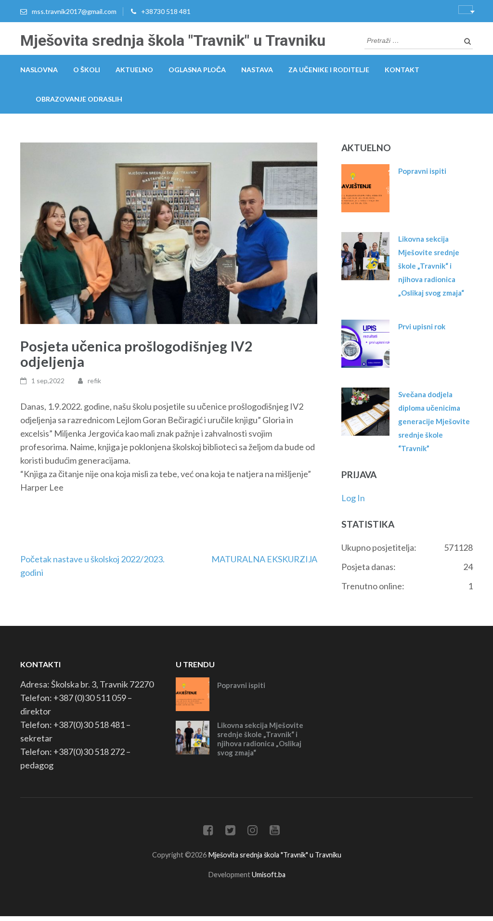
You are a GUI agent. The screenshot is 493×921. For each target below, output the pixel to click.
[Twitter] (230, 832)
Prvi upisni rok (421, 326)
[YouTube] (275, 832)
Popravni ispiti (422, 171)
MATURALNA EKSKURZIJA (264, 559)
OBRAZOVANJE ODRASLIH (79, 99)
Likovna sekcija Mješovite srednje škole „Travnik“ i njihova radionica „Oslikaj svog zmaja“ (431, 265)
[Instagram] (252, 832)
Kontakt (402, 69)
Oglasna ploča (197, 69)
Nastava (257, 69)
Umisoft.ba (268, 874)
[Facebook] (208, 832)
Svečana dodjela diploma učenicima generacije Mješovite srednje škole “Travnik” (434, 421)
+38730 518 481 (166, 11)
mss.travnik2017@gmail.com (74, 11)
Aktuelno (134, 69)
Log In (353, 498)
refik (94, 380)
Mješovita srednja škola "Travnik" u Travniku (172, 40)
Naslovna (39, 69)
